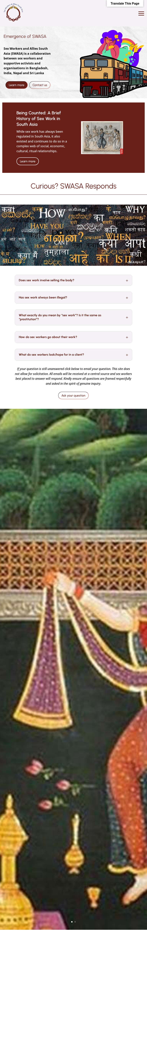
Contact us (40, 85)
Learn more (16, 85)
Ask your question (73, 395)
